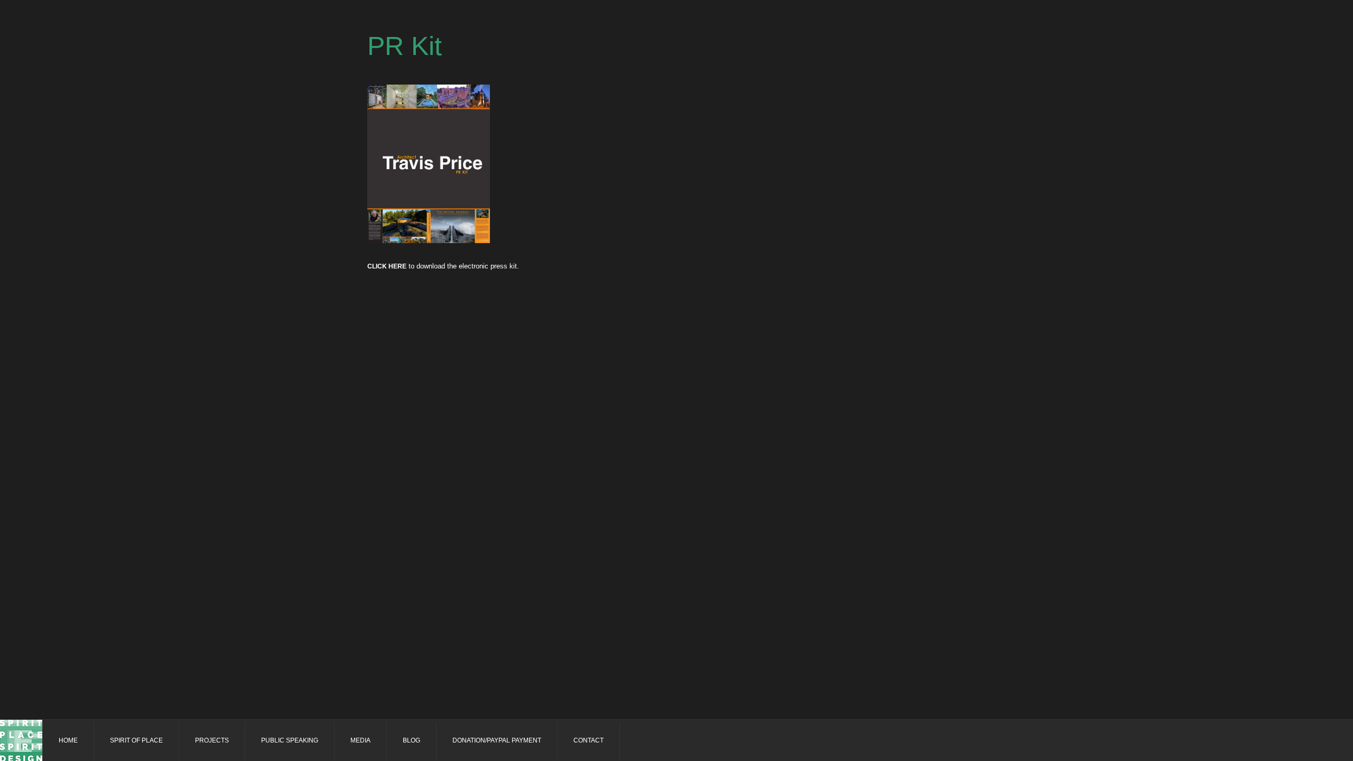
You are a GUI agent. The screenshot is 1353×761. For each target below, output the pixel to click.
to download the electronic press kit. (443, 266)
